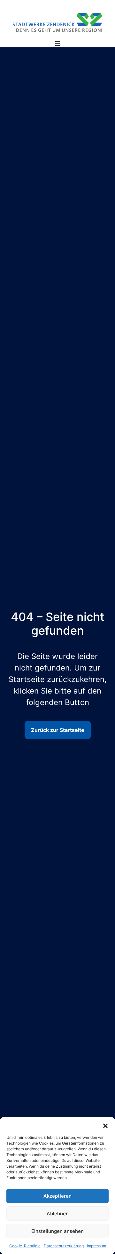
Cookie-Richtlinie (25, 1245)
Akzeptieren (57, 1196)
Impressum (96, 1245)
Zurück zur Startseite (57, 730)
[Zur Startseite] (57, 21)
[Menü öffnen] (57, 43)
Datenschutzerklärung (64, 1245)
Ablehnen (58, 1213)
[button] (105, 1125)
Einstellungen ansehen (57, 1231)
